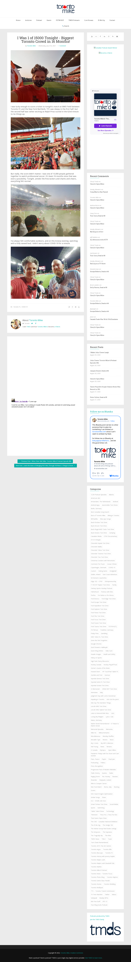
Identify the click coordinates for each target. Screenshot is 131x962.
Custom (93, 571)
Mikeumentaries (104, 733)
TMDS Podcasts (74, 20)
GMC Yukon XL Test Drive (99, 637)
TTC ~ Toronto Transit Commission (103, 891)
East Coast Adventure (110, 574)
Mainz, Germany (96, 720)
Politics (103, 763)
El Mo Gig (101, 20)
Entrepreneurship (110, 581)
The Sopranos (107, 832)
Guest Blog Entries (97, 651)
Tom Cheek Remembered (99, 842)
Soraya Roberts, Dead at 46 (99, 271)
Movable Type (95, 740)
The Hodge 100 (108, 825)
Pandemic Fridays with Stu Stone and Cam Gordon (105, 755)
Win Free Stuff (95, 901)
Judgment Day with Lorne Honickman (103, 696)
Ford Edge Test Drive (109, 599)
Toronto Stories (96, 884)
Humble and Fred (96, 675)
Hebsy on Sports (96, 658)
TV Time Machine (96, 894)
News (102, 747)
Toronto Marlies (96, 867)
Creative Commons (76, 953)
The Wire (108, 835)
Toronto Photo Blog (97, 877)
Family (114, 585)
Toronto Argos (96, 849)
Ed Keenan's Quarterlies (99, 578)
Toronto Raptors (112, 877)
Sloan (104, 797)
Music (112, 740)
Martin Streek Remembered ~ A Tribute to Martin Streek (105, 725)
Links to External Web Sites (100, 713)
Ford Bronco (95, 599)
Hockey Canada (96, 665)
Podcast (39, 20)
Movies (105, 740)
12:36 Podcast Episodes (99, 495)
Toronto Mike (31, 46)
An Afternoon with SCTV (99, 240)
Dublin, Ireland (95, 574)
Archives (28, 20)
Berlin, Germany (96, 508)
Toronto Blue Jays (97, 853)
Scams (93, 790)
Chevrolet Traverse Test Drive (101, 554)
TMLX (104, 839)
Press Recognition (97, 766)
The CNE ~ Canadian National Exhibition (104, 822)
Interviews (94, 692)
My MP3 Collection (107, 743)
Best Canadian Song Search (100, 512)
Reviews (115, 776)
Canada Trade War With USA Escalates (104, 319)
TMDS (29, 327)
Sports (93, 808)
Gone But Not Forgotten (99, 640)
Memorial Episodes (97, 729)
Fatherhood (95, 592)
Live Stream (88, 20)
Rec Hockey (106, 776)
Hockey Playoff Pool (110, 665)
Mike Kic (93, 733)
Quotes (104, 773)
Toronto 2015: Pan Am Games (101, 846)
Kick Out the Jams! (113, 699)
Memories (109, 729)
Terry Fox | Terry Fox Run (108, 815)
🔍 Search (65, 26)
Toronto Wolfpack (97, 888)
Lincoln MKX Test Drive (98, 706)
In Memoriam (95, 689)
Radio (111, 773)
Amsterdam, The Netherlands (101, 502)
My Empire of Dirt (96, 232)
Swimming (101, 808)
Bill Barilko (94, 519)
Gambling (104, 633)
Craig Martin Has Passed (99, 192)
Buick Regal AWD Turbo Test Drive (102, 529)
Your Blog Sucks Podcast (99, 905)
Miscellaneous (95, 736)
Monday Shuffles (108, 736)
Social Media (114, 804)
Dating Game (102, 571)
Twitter (107, 894)
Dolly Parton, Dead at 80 (98, 287)
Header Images (96, 654)
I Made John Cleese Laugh (99, 352)
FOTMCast (94, 630)
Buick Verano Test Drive (99, 533)
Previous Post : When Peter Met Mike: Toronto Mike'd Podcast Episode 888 (46, 461)
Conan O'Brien (112, 564)
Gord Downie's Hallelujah (99, 647)
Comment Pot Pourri (98, 564)
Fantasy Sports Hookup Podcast (101, 588)
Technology (110, 811)
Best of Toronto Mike (98, 515)
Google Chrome (96, 644)
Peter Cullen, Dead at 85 (98, 397)
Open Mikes (112, 750)
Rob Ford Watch (96, 787)
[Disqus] (45, 367)
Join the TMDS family (97, 919)
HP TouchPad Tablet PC (110, 672)
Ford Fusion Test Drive (98, 623)
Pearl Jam (111, 759)
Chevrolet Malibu (96, 547)
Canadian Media (96, 536)
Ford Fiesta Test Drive (98, 613)
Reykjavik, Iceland (105, 780)
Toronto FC (16, 307)
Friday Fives (95, 633)
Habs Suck (109, 651)
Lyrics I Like (109, 717)
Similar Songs (95, 797)
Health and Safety (109, 654)
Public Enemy (95, 773)
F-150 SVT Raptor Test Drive (100, 585)
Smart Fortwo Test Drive (99, 804)
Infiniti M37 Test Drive (109, 689)
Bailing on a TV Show (98, 264)
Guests (49, 20)
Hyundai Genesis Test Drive (100, 679)
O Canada (94, 750)
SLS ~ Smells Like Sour (98, 801)
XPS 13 (105, 901)
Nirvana (109, 747)
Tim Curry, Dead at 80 (97, 216)
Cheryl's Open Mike (97, 184)
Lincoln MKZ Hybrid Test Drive (101, 710)
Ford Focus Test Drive (98, 620)
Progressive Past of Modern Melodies (103, 770)
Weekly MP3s (103, 898)
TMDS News (95, 839)
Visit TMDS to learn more (93, 958)
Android (115, 502)
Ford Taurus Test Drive (98, 626)
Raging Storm (95, 776)
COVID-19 (24, 307)
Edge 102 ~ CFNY (96, 581)
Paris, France (95, 759)
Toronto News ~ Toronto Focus (101, 874)
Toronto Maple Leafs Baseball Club (102, 863)
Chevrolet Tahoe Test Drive (100, 550)
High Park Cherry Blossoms (100, 661)
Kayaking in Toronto (97, 699)
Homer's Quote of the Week (100, 668)
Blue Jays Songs (105, 519)
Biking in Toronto (113, 515)
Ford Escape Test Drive (98, 602)
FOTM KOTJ (113, 626)
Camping (112, 533)
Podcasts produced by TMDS (99, 916)
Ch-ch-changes (96, 540)
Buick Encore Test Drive (99, 526)
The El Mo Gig (95, 825)
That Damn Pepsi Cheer (99, 818)
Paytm (104, 759)
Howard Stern (95, 672)
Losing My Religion (97, 717)
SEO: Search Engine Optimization (102, 794)
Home (18, 20)
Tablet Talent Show (97, 811)
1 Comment (62, 46)
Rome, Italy (108, 787)
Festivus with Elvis (107, 592)
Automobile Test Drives (110, 505)
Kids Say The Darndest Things (101, 703)
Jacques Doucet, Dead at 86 (99, 371)
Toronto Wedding (109, 884)
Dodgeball (113, 571)
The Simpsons (95, 832)
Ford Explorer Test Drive (99, 609)
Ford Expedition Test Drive (99, 606)
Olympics (103, 750)
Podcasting (94, 763)
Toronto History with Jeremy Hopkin (103, 856)
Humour (107, 675)
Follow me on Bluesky (101, 411)
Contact (112, 20)
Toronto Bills (107, 849)
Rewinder (94, 780)
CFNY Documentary (110, 536)
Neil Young (94, 747)
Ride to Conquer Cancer (99, 783)
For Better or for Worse (106, 595)
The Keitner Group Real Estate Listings (103, 829)
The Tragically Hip (97, 835)
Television (94, 815)
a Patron (57, 327)
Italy (101, 692)
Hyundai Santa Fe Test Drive (100, 682)
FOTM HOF (60, 20)
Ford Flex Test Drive (97, 616)
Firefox (93, 595)
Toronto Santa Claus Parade (100, 881)
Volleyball (94, 898)
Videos (114, 894)
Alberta (111, 495)
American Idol (95, 498)
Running (116, 787)
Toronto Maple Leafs (98, 860)
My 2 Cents (94, 743)
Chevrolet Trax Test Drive (99, 557)
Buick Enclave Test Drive (99, 522)
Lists (112, 713)
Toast (110, 839)
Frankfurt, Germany (106, 630)
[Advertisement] (107, 71)
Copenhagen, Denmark (98, 567)
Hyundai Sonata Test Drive (100, 685)
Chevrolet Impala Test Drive (100, 543)
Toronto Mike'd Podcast (99, 870)
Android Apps (95, 505)
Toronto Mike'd (42, 327)
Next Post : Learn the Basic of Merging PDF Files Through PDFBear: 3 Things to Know (44, 466)
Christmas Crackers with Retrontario (103, 561)
